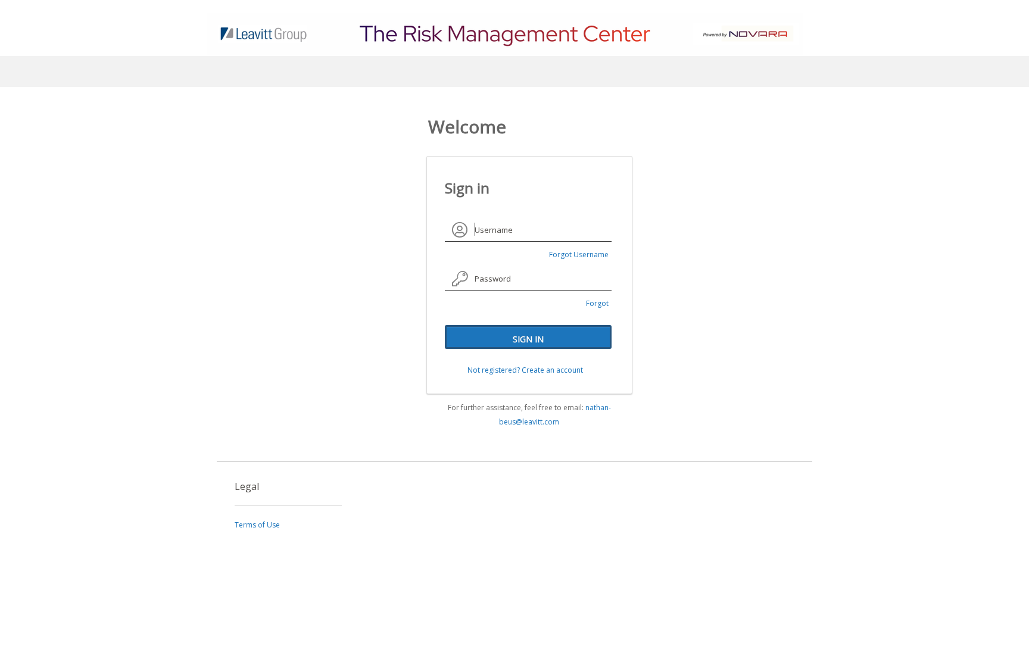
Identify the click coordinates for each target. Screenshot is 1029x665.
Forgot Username (579, 254)
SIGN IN (528, 339)
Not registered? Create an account (525, 370)
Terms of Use (257, 525)
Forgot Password (592, 304)
